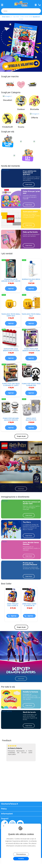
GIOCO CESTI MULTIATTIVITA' (31, 419)
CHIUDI (4, 826)
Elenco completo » (21, 436)
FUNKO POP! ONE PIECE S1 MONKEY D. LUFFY (11, 384)
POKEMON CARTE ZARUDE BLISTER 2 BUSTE (10, 280)
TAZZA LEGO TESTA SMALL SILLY (31, 315)
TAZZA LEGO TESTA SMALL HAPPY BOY (10, 315)
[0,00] (39, 5)
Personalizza (21, 854)
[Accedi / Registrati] (35, 5)
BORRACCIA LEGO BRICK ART (31, 280)
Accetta (21, 859)
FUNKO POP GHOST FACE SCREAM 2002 (31, 384)
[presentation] (1, 85)
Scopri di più (28, 184)
